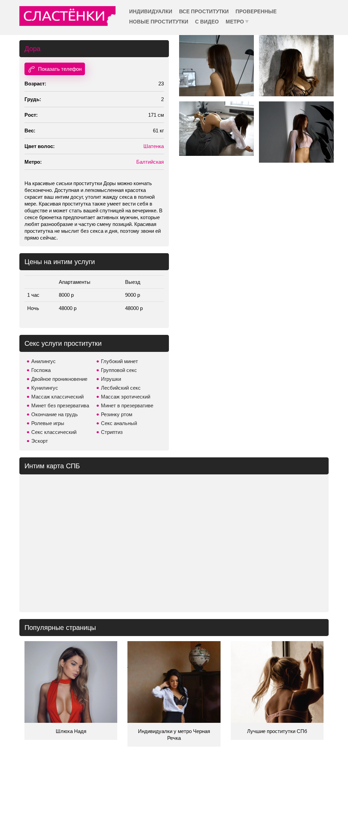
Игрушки (111, 379)
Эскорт (39, 441)
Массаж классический (57, 397)
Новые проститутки (158, 22)
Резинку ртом (116, 414)
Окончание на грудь (54, 414)
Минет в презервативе (127, 405)
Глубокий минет (119, 361)
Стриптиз (112, 432)
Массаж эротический (125, 397)
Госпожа (41, 370)
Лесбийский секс (121, 388)
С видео (207, 22)
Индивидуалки (150, 11)
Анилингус (43, 361)
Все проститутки (204, 11)
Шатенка (153, 146)
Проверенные (256, 11)
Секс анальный (119, 423)
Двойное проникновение (59, 379)
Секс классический (53, 432)
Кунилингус (44, 388)
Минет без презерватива (60, 405)
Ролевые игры (47, 423)
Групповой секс (119, 370)
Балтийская (150, 162)
